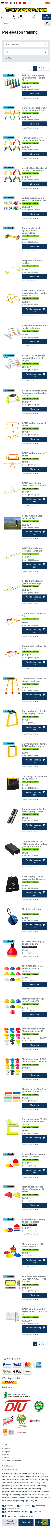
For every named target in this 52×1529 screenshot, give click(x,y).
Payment (6, 1448)
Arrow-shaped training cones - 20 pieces (33, 1155)
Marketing (40, 1506)
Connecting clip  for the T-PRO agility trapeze (34, 810)
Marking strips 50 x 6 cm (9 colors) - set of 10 (34, 1090)
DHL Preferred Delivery (17, 1512)
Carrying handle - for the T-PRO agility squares (34, 745)
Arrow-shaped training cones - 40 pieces (33, 1220)
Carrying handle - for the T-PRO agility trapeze (34, 712)
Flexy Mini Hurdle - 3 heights (32, 261)
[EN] (6, 3)
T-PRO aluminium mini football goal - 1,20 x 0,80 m (34, 1311)
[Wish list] (33, 17)
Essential (11, 1506)
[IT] (15, 3)
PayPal (37, 1512)
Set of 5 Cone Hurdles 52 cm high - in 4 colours (34, 169)
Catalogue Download (11, 1461)
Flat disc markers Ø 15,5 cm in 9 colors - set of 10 (34, 1060)
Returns (5, 1455)
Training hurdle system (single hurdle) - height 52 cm (33, 77)
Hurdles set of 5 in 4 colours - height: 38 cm (33, 139)
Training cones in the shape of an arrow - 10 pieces (33, 1189)
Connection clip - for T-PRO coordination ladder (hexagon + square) (34, 844)
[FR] (11, 3)
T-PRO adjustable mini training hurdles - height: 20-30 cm (34, 293)
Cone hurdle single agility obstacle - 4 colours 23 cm (31, 230)
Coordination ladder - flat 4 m (34, 614)
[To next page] (48, 68)
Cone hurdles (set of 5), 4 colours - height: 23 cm (34, 109)
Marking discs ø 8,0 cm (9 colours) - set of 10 (33, 1030)
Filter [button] (10, 58)
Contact (5, 1458)
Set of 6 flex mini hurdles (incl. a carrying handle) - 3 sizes (34, 393)
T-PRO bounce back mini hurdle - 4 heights (34, 326)
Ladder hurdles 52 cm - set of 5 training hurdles (34, 199)
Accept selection (10, 1522)
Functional (11, 1516)
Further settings (26, 1516)
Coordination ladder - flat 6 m (34, 647)
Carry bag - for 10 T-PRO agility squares (34, 777)
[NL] (20, 3)
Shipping (36, 98)
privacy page (22, 1500)
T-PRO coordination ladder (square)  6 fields (34, 484)
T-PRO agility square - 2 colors (34, 454)
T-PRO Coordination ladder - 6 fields (32, 517)
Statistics (26, 1506)
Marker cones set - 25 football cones (32, 1245)
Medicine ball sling (31, 909)
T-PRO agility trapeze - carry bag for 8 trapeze (33, 877)
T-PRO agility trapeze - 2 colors (34, 424)
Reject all (26, 1522)
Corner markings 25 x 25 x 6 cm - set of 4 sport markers (34, 1121)
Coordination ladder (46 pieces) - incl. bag (34, 679)
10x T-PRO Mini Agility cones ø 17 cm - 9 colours (33, 968)
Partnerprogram (9, 1469)
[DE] (2, 3)
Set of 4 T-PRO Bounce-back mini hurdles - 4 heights (34, 358)
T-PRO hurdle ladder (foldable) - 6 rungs (32, 582)
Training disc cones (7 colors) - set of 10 (33, 1000)
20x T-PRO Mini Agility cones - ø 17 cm (33, 942)
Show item (34, 94)
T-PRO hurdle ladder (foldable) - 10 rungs (32, 549)
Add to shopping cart (33, 310)
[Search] (47, 23)
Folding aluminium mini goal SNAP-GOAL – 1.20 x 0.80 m (34, 1279)
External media (14, 1509)
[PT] (24, 3)
